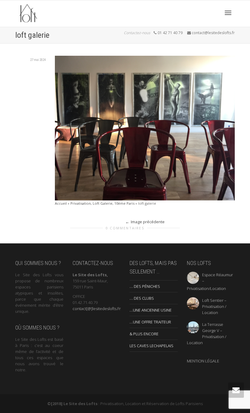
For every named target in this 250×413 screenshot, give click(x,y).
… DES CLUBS (142, 298)
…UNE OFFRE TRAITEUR (150, 322)
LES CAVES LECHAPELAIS (151, 345)
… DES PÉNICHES (145, 286)
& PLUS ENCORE (144, 334)
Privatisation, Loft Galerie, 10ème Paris (102, 203)
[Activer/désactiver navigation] (228, 13)
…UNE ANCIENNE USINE (151, 310)
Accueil (61, 203)
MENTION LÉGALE (203, 361)
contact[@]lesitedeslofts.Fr (97, 308)
